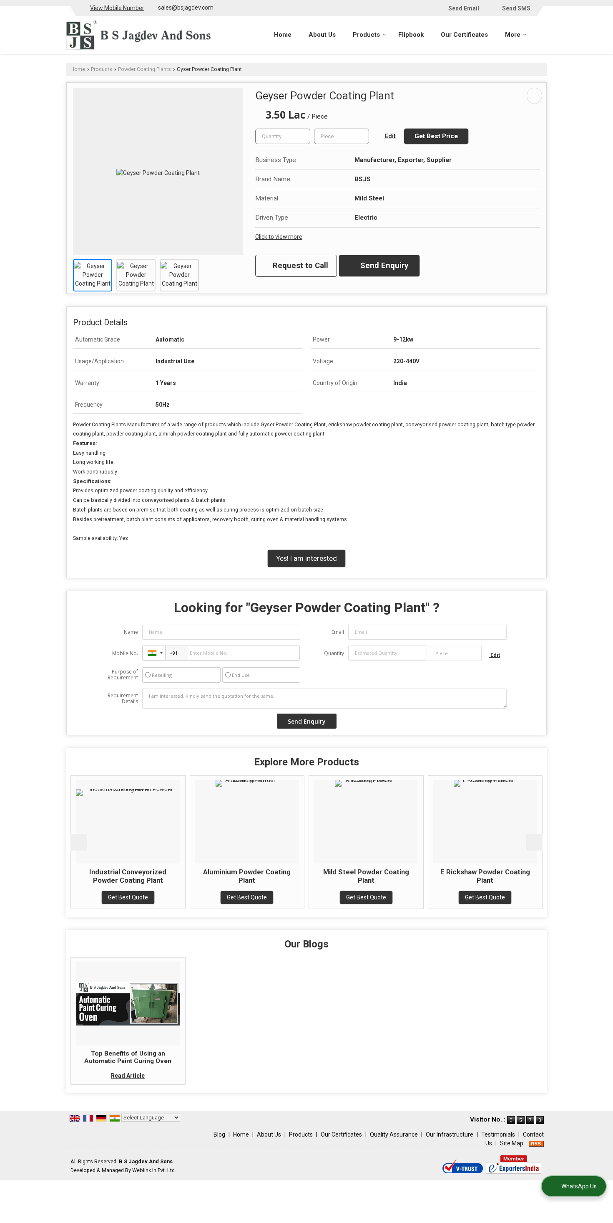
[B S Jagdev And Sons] (138, 35)
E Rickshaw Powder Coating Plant (459, 876)
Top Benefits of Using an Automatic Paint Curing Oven (127, 1057)
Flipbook (411, 34)
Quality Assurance (394, 1134)
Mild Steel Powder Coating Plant (340, 876)
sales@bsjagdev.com (186, 7)
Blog (219, 1134)
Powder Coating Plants (144, 69)
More (512, 34)
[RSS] (536, 1143)
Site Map (511, 1143)
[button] (117, 8)
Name (131, 632)
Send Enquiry (383, 265)
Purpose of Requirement (123, 675)
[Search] (541, 34)
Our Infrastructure (449, 1134)
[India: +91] (154, 653)
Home (282, 34)
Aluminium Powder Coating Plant (220, 876)
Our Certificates (464, 34)
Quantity (334, 653)
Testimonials (498, 1134)
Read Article (128, 1075)
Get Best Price (436, 136)
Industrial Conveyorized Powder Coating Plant (101, 876)
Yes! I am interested (306, 558)
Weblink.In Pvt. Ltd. (154, 1170)
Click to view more (278, 236)
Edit (390, 136)
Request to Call (299, 265)
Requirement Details (123, 698)
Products (366, 34)
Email (338, 632)
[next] (534, 842)
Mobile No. (125, 653)
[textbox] (341, 136)
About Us (322, 34)
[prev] (78, 842)
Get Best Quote (102, 897)
